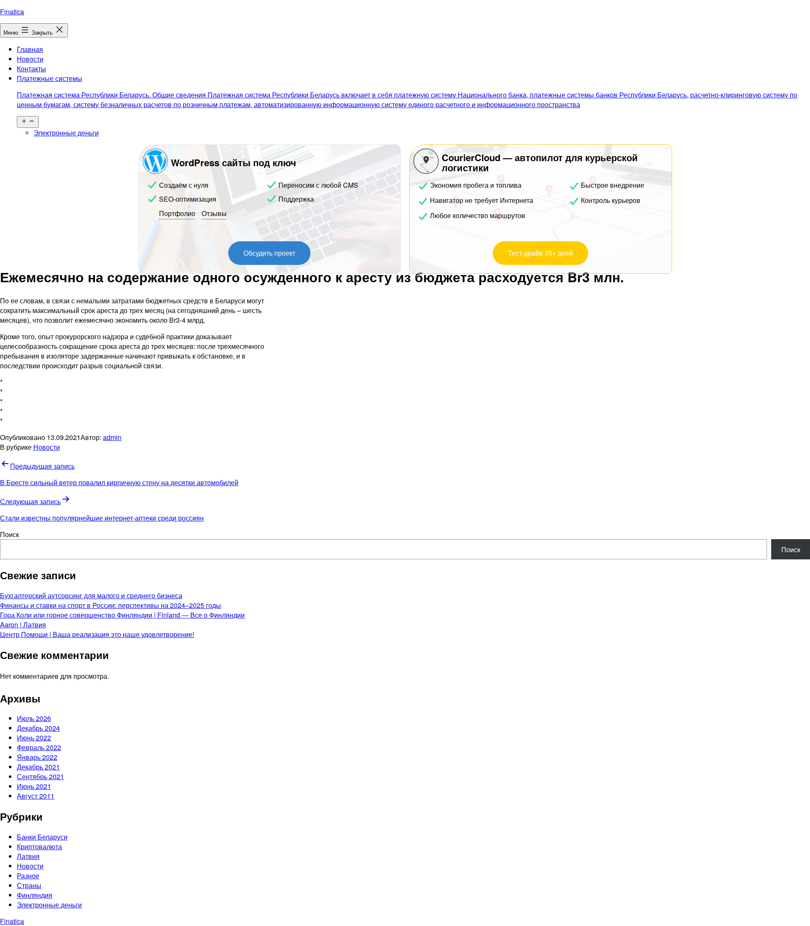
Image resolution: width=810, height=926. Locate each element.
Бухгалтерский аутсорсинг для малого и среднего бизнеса (91, 595)
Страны (29, 885)
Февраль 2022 (39, 747)
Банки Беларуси (42, 837)
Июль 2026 (34, 718)
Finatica (12, 11)
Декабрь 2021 (38, 767)
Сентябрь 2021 (40, 776)
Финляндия (34, 895)
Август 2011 (35, 796)
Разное (28, 875)
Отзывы (214, 213)
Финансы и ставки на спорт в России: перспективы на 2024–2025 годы (110, 605)
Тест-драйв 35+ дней (540, 253)
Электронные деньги (66, 133)
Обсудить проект (269, 253)
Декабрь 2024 (38, 728)
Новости (30, 59)
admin (112, 437)
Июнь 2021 (34, 786)
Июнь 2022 (34, 737)
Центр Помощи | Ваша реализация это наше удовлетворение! (97, 634)
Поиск (9, 534)
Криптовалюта (39, 846)
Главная (30, 49)
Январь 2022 (37, 757)
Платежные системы (407, 91)
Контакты (31, 68)
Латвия (28, 856)
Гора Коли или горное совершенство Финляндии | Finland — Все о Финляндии (122, 615)
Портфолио (177, 213)
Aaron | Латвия (23, 624)
